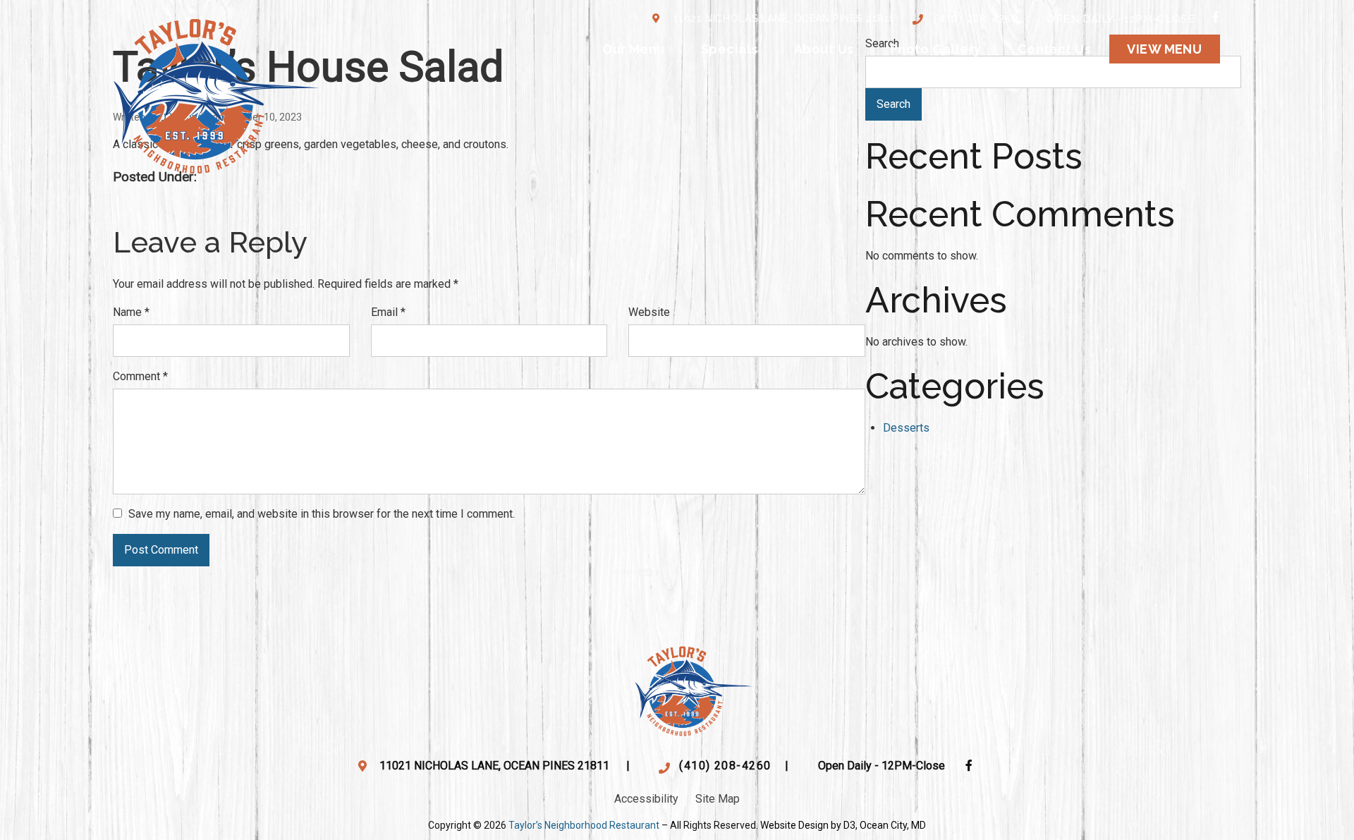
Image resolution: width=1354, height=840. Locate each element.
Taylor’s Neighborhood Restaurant (583, 825)
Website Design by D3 (807, 825)
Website (649, 312)
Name (131, 312)
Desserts (906, 427)
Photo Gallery (936, 49)
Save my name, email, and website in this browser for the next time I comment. (321, 514)
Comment (140, 376)
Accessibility (646, 798)
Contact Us (1055, 49)
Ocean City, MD (893, 825)
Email (388, 312)
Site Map (717, 798)
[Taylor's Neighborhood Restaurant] (216, 92)
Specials (729, 49)
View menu (1164, 49)
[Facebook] (1216, 17)
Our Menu (633, 49)
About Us (824, 49)
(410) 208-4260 (976, 19)
